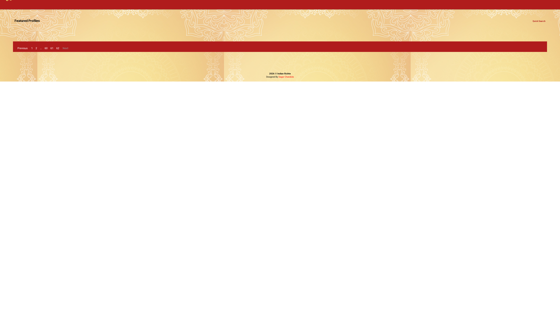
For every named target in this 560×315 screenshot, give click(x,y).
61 (51, 48)
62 (57, 48)
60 (46, 48)
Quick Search (539, 21)
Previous (23, 48)
